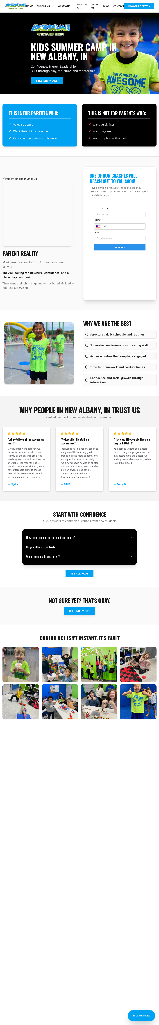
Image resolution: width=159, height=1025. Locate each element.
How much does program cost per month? (51, 537)
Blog (106, 6)
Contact (118, 6)
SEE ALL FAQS (79, 573)
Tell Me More (141, 1015)
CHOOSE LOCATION (139, 6)
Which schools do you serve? (43, 556)
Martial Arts (82, 6)
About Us (95, 6)
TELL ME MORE (47, 80)
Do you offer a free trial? (40, 547)
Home (29, 6)
